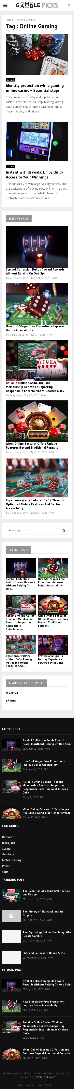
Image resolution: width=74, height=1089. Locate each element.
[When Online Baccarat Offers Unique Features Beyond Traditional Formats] (37, 421)
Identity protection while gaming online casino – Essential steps (35, 88)
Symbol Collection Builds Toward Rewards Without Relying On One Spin (35, 271)
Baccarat (8, 837)
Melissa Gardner (18, 278)
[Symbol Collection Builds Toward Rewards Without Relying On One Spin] (37, 247)
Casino (10, 80)
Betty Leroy (15, 395)
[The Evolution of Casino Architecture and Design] (11, 895)
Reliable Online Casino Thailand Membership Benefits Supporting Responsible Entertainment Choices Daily (35, 387)
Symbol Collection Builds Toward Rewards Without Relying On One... (20, 584)
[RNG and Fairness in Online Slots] (11, 957)
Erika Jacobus (16, 334)
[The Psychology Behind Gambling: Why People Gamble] (11, 936)
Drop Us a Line (26, 1085)
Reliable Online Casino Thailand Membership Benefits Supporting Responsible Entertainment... (20, 622)
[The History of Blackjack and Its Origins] (11, 916)
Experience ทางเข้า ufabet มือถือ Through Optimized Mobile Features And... (19, 661)
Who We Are (46, 1085)
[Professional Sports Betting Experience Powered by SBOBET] (53, 645)
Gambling (8, 854)
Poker (5, 866)
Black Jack (8, 843)
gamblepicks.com (45, 1077)
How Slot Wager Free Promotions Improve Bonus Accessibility (51, 582)
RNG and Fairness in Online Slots (44, 953)
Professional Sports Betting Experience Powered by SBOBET (51, 659)
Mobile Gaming (12, 860)
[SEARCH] (64, 530)
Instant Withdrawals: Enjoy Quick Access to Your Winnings (34, 174)
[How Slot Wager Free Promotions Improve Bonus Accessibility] (37, 304)
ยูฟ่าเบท (11, 700)
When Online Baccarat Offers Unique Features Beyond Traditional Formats (32, 445)
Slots (5, 872)
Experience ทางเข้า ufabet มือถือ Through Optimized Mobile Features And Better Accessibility (35, 504)
